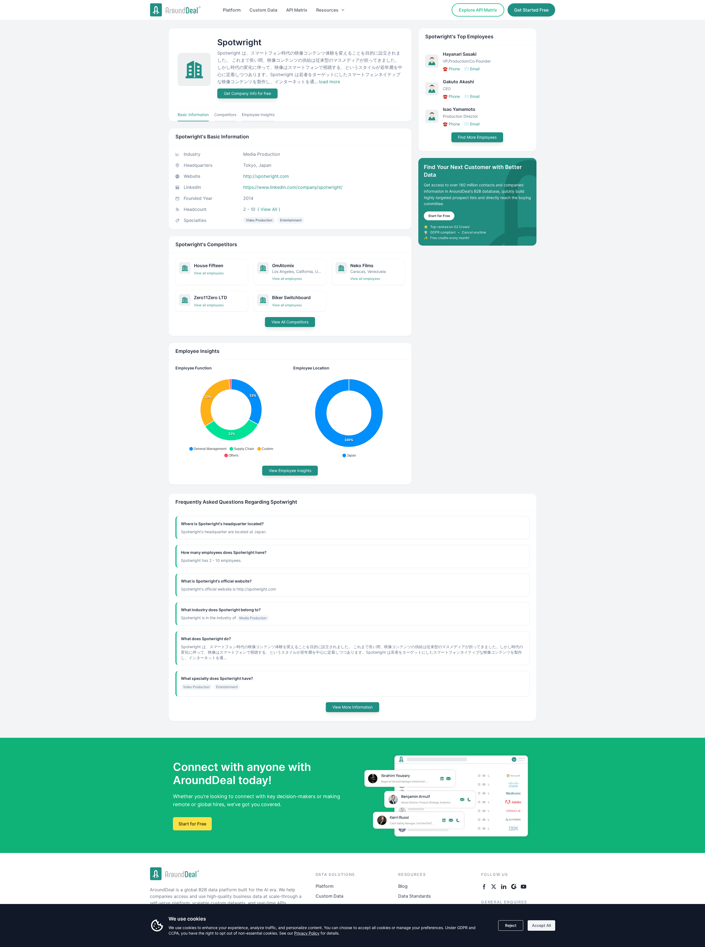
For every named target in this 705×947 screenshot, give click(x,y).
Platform (232, 10)
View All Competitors (290, 322)
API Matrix (296, 10)
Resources (327, 10)
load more (329, 81)
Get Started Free (531, 10)
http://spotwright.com (266, 176)
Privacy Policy (306, 933)
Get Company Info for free (247, 93)
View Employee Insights (290, 470)
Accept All (541, 925)
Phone (451, 68)
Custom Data (263, 10)
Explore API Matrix (478, 10)
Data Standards (414, 896)
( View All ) (268, 209)
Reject (510, 925)
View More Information (352, 707)
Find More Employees (477, 137)
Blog (403, 886)
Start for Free (439, 216)
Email (471, 68)
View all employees (209, 273)
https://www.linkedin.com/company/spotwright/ (293, 187)
